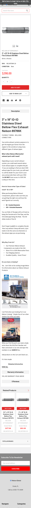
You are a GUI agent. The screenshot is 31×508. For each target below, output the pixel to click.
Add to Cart (8, 408)
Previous (26, 390)
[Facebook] (3, 100)
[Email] (8, 100)
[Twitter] (16, 100)
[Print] (12, 100)
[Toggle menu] (2, 4)
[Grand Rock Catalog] (11, 330)
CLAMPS (12, 226)
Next (28, 390)
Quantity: (5, 77)
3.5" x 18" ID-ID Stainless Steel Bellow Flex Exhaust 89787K (8, 415)
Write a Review (6, 59)
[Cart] (28, 4)
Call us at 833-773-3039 (15, 490)
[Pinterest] (20, 100)
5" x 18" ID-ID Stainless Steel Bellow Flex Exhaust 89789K (23, 415)
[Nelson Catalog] (15, 291)
